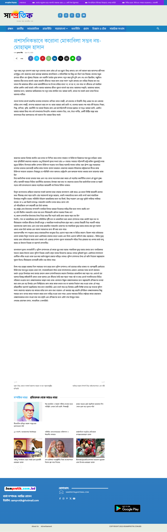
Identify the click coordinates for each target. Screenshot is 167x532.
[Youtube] (83, 15)
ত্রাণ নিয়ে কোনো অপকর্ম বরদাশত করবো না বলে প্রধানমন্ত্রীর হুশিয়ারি (33, 387)
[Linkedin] (54, 58)
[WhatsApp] (48, 58)
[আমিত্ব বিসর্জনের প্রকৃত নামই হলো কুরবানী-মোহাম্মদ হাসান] (28, 448)
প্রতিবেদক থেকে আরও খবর (43, 398)
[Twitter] (78, 15)
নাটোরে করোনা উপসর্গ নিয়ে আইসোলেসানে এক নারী (89, 386)
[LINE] (72, 58)
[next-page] (19, 467)
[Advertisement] (59, 138)
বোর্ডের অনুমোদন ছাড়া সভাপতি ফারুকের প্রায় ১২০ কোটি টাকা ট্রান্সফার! (55, 2)
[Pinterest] (72, 15)
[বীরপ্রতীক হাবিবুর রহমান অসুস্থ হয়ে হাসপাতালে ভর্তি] (28, 411)
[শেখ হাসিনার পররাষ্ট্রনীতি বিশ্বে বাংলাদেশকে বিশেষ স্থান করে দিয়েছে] (59, 448)
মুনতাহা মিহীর (20, 52)
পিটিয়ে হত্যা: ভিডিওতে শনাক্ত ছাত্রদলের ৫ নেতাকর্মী (139, 2)
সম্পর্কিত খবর (21, 398)
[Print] (66, 58)
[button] (158, 29)
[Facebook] (60, 15)
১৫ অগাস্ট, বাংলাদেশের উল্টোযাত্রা (25, 432)
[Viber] (78, 58)
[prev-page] (15, 467)
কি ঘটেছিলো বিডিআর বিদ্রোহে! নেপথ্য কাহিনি (100, 2)
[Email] (60, 58)
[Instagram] (66, 15)
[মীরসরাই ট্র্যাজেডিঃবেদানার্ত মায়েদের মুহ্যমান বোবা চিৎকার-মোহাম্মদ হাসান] (90, 448)
